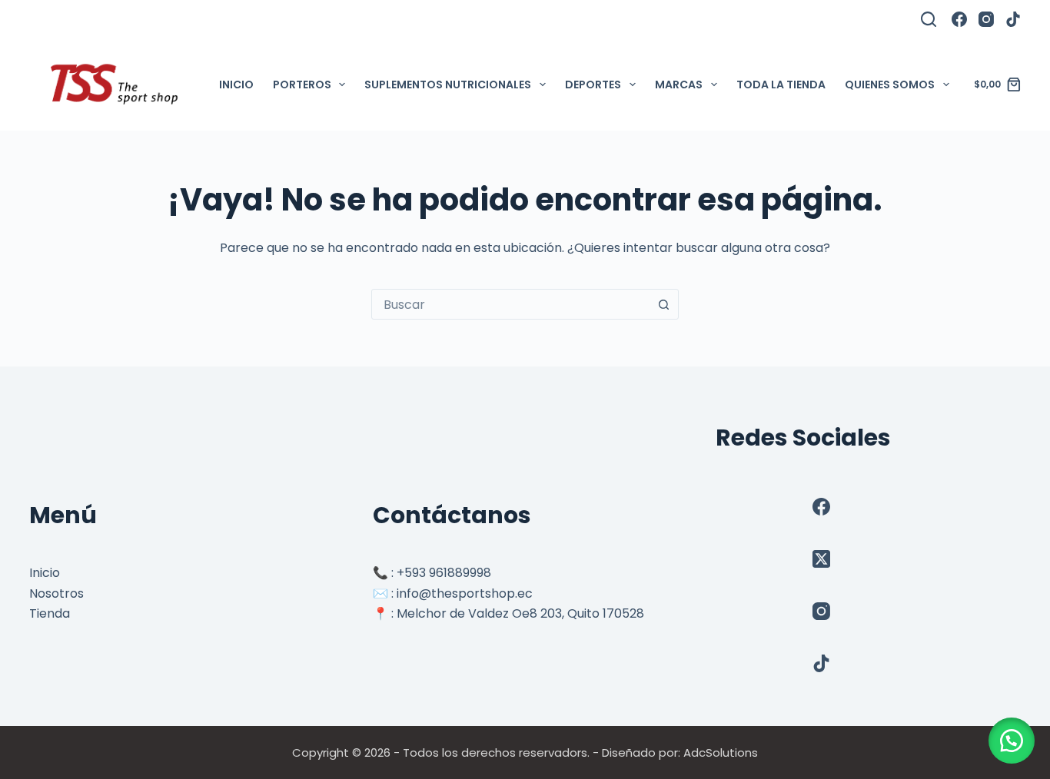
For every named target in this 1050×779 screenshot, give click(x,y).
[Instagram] (986, 19)
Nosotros (56, 593)
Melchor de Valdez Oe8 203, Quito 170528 (520, 613)
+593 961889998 (444, 573)
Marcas (679, 84)
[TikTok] (1013, 19)
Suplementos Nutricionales (447, 84)
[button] (1012, 741)
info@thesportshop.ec (465, 593)
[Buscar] (928, 19)
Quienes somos (890, 84)
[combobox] (510, 304)
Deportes (593, 84)
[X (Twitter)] (821, 559)
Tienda (49, 613)
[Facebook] (959, 19)
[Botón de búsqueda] (663, 304)
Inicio (236, 84)
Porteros (302, 84)
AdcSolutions (720, 752)
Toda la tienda (781, 84)
